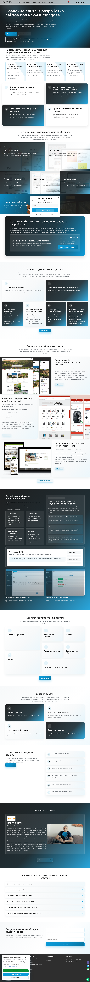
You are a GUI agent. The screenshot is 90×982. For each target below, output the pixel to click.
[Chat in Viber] (88, 962)
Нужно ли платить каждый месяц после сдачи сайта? (24, 913)
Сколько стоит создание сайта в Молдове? (20, 884)
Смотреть (58, 384)
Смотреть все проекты (44, 480)
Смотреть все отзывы (44, 860)
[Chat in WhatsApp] (88, 969)
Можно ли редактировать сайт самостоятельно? (22, 907)
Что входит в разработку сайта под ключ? (20, 901)
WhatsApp (38, 214)
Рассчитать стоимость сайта (67, 247)
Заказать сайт (10, 33)
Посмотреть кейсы (24, 33)
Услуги (19, 2)
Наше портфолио (27, 2)
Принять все (16, 970)
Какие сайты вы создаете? (15, 890)
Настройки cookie (30, 967)
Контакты (50, 2)
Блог (39, 2)
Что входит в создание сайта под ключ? (19, 895)
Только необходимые (15, 974)
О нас (34, 2)
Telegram (52, 214)
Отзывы (44, 2)
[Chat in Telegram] (88, 965)
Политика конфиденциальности (34, 964)
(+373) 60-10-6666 (79, 2)
